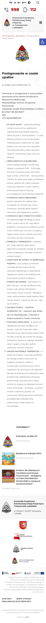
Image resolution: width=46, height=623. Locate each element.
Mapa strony (23, 598)
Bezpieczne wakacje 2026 (28, 453)
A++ (24, 2)
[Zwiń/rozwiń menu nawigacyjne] (40, 22)
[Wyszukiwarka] (37, 2)
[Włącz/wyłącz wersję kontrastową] (29, 2)
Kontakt (7, 598)
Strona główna (8, 36)
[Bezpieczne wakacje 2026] (8, 459)
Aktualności (20, 36)
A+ (18, 2)
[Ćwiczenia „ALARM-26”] (8, 442)
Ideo (27, 617)
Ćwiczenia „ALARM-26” (27, 436)
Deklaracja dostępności (16, 601)
